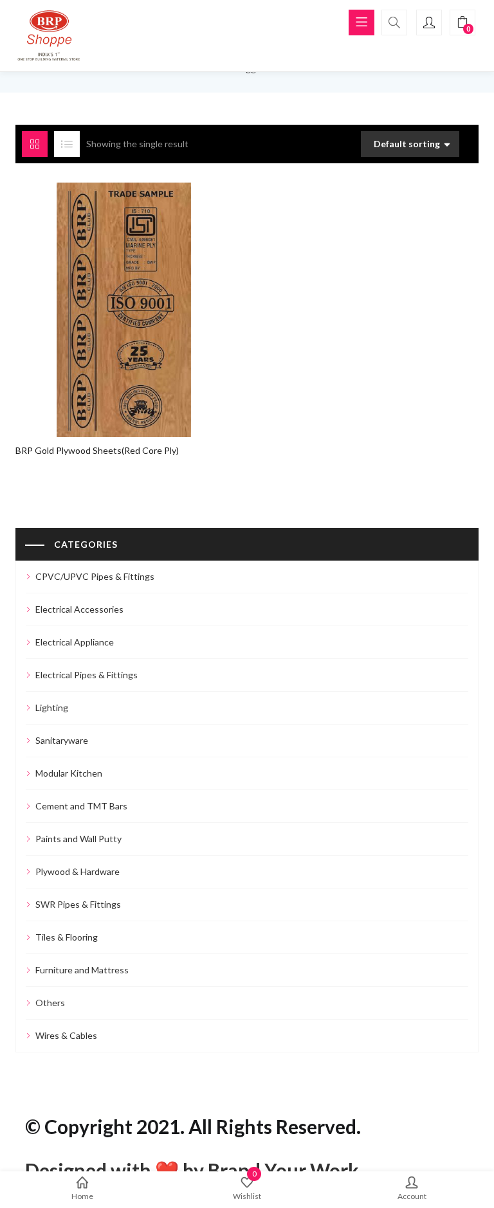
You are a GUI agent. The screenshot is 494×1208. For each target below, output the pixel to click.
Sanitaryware (61, 740)
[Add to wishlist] (126, 295)
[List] (67, 144)
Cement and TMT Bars (81, 805)
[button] (462, 23)
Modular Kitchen (68, 773)
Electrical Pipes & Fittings (86, 674)
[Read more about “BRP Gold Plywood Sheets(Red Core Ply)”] (102, 295)
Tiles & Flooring (66, 937)
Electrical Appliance (74, 641)
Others (50, 1002)
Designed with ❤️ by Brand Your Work (192, 1170)
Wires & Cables (66, 1035)
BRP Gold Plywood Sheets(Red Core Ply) (97, 450)
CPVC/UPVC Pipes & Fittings (94, 576)
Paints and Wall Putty (78, 838)
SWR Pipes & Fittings (78, 904)
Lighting (51, 707)
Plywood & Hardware (77, 871)
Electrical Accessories (79, 609)
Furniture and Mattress (82, 969)
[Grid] (35, 144)
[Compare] (151, 295)
